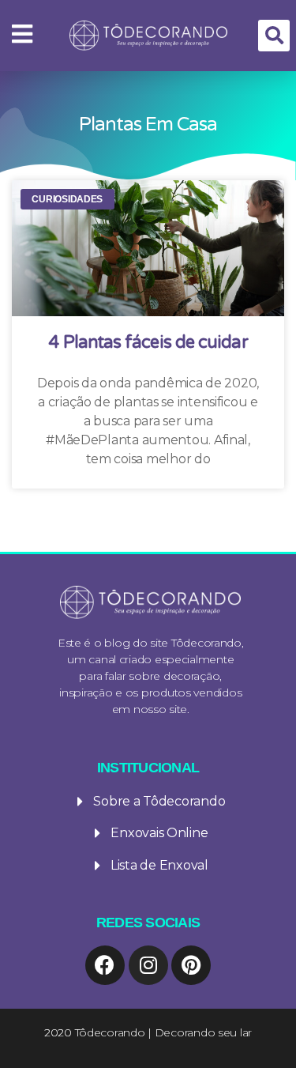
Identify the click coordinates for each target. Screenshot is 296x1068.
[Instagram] (148, 965)
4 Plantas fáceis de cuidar (147, 342)
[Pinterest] (191, 965)
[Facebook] (105, 965)
